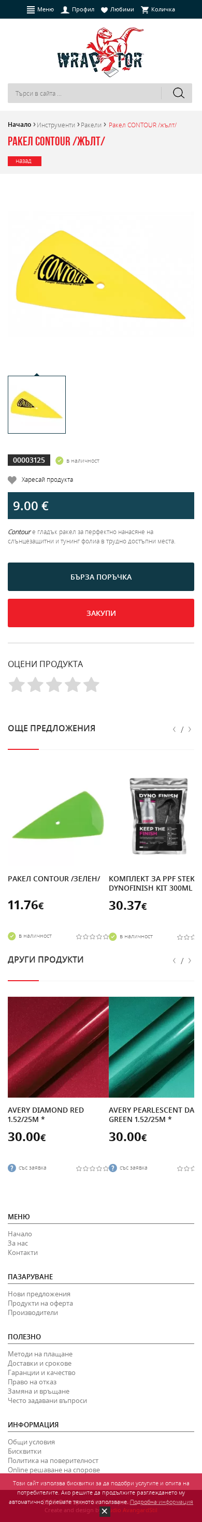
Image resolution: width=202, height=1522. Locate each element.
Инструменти (56, 125)
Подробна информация (161, 1501)
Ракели (91, 125)
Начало (19, 125)
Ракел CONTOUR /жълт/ (143, 125)
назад (24, 160)
